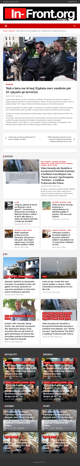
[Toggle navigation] (6, 26)
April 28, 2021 (10, 96)
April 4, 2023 (56, 247)
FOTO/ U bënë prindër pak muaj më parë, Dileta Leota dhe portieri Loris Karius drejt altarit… (21, 444)
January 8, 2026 (10, 294)
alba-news (19, 96)
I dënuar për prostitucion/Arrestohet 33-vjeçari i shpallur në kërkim (22, 138)
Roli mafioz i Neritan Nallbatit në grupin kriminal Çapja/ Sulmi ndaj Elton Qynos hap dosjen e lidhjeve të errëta (20, 369)
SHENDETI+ (69, 163)
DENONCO (48, 162)
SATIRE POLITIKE (60, 163)
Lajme (52, 163)
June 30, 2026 (9, 399)
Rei (68, 219)
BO (6, 254)
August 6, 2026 (10, 376)
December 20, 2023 (21, 224)
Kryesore (9, 84)
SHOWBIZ (44, 165)
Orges (27, 247)
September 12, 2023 (59, 219)
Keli (30, 224)
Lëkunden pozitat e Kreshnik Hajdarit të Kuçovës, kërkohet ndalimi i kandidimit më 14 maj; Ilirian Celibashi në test (62, 238)
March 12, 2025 (10, 342)
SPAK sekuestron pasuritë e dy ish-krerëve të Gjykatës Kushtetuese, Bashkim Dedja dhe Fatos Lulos (60, 139)
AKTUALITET (11, 354)
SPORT (50, 165)
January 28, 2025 (46, 186)
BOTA (42, 162)
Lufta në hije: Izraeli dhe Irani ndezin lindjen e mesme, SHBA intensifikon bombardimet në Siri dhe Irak (57, 285)
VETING (54, 165)
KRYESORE (55, 162)
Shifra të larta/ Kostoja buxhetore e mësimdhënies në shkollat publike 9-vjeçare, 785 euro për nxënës (62, 211)
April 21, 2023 (19, 247)
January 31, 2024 (10, 451)
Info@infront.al (72, 1)
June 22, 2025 (47, 292)
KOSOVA (9, 156)
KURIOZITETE (45, 163)
